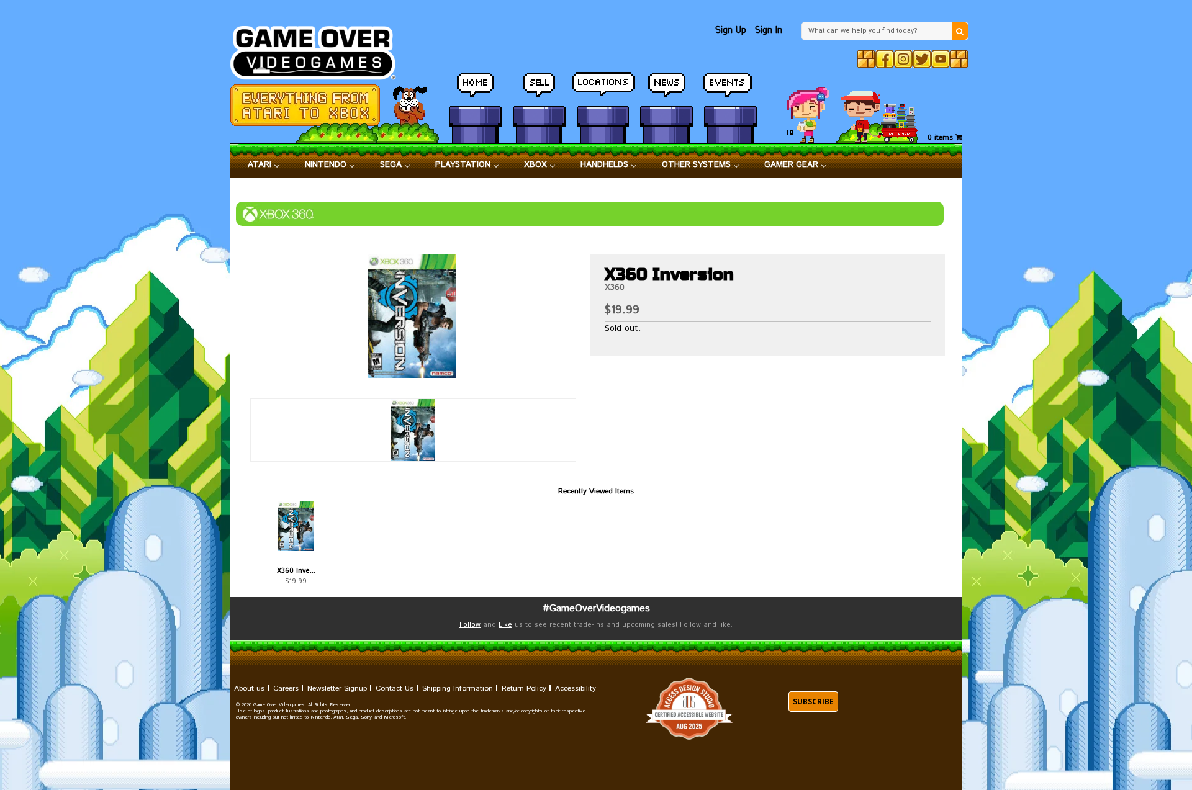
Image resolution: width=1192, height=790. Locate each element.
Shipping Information (457, 688)
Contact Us (394, 688)
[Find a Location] (603, 90)
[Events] (730, 90)
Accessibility (575, 688)
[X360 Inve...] (296, 526)
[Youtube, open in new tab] (940, 59)
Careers (286, 688)
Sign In (768, 30)
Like (505, 625)
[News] (666, 90)
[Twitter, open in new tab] (922, 59)
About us (249, 688)
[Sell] (539, 90)
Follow (470, 625)
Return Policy (524, 688)
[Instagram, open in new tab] (903, 59)
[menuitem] (263, 165)
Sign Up (730, 30)
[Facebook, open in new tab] (884, 59)
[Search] (960, 31)
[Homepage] (320, 49)
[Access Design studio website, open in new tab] (689, 709)
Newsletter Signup (337, 688)
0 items (941, 137)
